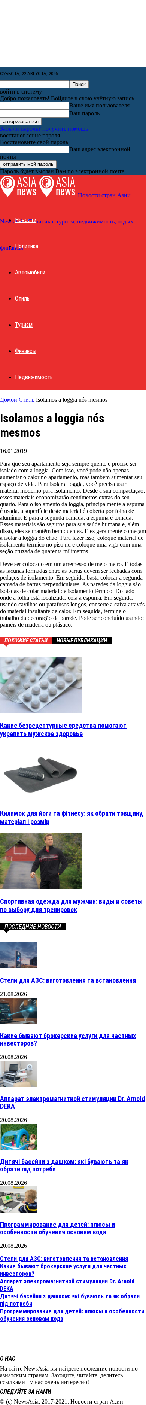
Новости (25, 219)
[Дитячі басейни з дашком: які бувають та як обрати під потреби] (18, 1147)
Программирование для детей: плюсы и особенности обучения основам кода (57, 1228)
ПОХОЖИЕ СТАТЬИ (26, 640)
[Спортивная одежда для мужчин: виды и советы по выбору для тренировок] (41, 887)
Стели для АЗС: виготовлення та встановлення (68, 980)
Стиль (22, 298)
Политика (26, 246)
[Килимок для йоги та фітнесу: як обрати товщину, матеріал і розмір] (41, 799)
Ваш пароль (84, 113)
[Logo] (19, 195)
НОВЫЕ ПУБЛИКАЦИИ (82, 640)
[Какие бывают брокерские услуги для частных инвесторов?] (18, 1022)
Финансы (25, 351)
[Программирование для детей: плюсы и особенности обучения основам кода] (18, 1210)
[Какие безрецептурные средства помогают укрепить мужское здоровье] (41, 711)
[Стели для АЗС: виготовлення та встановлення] (18, 966)
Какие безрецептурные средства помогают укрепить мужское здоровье (63, 729)
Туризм (24, 324)
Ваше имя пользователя (99, 105)
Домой (8, 399)
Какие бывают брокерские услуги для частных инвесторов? (68, 1039)
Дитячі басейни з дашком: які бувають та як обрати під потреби (64, 1165)
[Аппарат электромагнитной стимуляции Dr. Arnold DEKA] (18, 1085)
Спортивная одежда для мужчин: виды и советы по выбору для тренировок (71, 905)
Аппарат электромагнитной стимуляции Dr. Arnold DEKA (72, 1102)
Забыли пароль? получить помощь (44, 128)
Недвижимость (34, 377)
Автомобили (30, 272)
